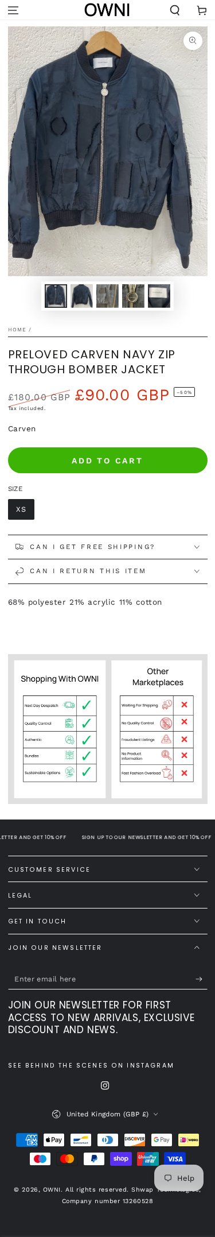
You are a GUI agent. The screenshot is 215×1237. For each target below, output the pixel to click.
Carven (22, 428)
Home (17, 330)
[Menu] (13, 11)
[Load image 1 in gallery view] (56, 296)
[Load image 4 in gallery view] (133, 296)
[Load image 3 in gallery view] (107, 296)
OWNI (52, 1189)
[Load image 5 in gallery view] (159, 296)
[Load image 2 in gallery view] (82, 296)
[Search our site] (174, 11)
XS (21, 509)
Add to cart (107, 460)
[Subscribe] (202, 979)
